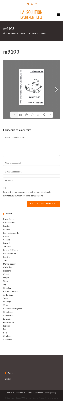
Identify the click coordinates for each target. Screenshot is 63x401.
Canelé (6, 274)
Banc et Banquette (11, 233)
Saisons (6, 326)
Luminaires (7, 319)
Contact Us (20, 393)
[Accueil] (4, 33)
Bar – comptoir (9, 253)
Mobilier (6, 229)
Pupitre (6, 257)
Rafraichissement (10, 291)
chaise (5, 236)
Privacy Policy (50, 393)
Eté (4, 329)
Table (5, 260)
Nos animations (9, 222)
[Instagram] (32, 3)
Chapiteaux (8, 312)
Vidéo (5, 305)
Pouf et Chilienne (10, 250)
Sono (5, 298)
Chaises (8, 379)
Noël (5, 333)
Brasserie (7, 271)
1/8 (14, 114)
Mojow (6, 278)
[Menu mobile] (58, 14)
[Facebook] (28, 3)
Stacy (5, 281)
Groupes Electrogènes (12, 308)
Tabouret (7, 246)
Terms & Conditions (35, 393)
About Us (10, 393)
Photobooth (8, 322)
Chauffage (7, 288)
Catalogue (7, 336)
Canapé (6, 240)
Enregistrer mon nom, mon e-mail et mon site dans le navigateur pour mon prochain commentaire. (27, 194)
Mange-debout (9, 264)
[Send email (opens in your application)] (35, 3)
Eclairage (7, 301)
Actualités (7, 339)
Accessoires (8, 315)
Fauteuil (6, 243)
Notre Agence (9, 219)
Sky (4, 284)
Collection (7, 267)
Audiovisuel (8, 295)
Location (7, 226)
